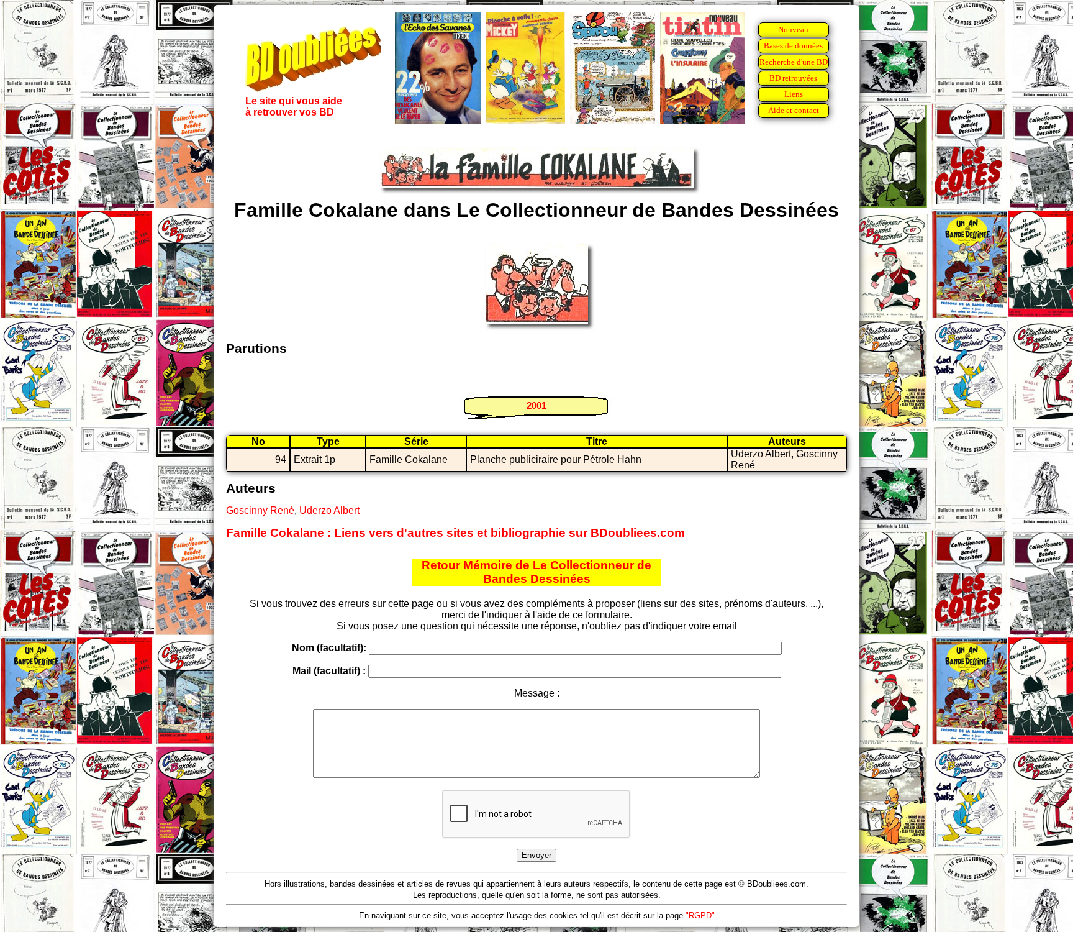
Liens (793, 94)
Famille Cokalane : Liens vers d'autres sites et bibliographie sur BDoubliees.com (455, 532)
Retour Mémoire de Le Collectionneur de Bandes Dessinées (536, 572)
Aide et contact (793, 110)
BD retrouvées (793, 78)
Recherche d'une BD (793, 61)
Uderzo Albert (329, 510)
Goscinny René (260, 510)
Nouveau (793, 29)
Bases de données (793, 45)
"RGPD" (700, 915)
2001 (536, 405)
